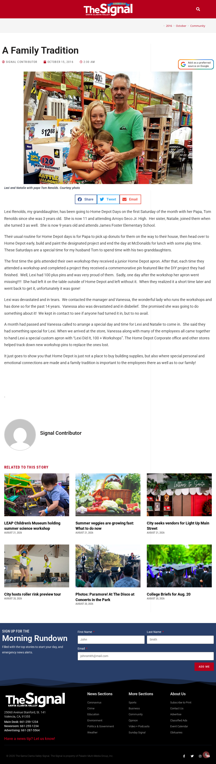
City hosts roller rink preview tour (32, 594)
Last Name (154, 632)
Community (197, 26)
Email (81, 648)
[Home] (161, 26)
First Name (85, 632)
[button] (18, 9)
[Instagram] (200, 756)
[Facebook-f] (184, 756)
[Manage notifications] (206, 754)
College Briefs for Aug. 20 (168, 594)
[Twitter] (192, 756)
